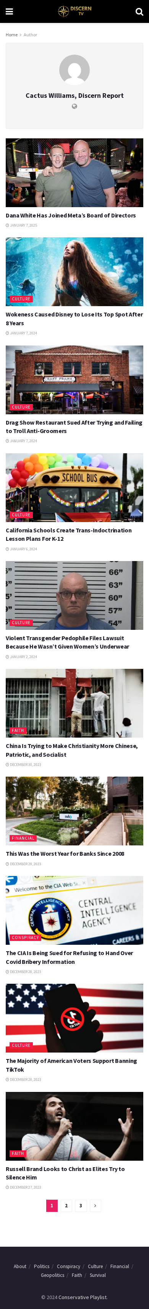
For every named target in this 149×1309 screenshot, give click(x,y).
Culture (21, 299)
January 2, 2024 (23, 656)
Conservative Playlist (82, 1297)
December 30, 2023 (25, 764)
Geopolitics (52, 1275)
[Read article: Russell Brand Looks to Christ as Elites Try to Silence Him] (74, 1126)
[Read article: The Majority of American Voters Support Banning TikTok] (74, 1018)
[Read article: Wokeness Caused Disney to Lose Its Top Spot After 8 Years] (74, 271)
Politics (41, 1266)
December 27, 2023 (25, 1187)
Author (30, 34)
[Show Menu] (9, 11)
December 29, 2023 (25, 863)
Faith (18, 730)
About (20, 1266)
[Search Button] (139, 11)
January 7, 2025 (23, 225)
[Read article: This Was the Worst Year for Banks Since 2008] (74, 811)
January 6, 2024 (23, 549)
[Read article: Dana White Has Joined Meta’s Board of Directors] (74, 172)
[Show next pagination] (95, 1206)
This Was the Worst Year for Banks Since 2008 (65, 853)
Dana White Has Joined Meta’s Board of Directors (71, 215)
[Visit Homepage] (74, 11)
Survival (98, 1275)
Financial (23, 838)
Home (12, 34)
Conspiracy (25, 937)
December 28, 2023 (25, 971)
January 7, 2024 (23, 333)
